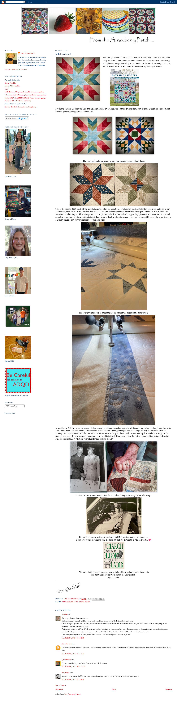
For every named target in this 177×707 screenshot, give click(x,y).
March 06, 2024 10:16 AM (73, 666)
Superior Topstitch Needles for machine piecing (20, 107)
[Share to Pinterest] (103, 599)
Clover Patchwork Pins (12, 86)
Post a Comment (61, 685)
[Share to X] (98, 599)
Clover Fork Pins (10, 83)
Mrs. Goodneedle (28, 53)
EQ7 (6, 89)
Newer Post (59, 689)
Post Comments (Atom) (72, 694)
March (81, 602)
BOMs (76, 602)
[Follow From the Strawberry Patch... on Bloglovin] (17, 120)
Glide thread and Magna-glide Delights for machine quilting (24, 92)
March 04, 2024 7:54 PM (73, 638)
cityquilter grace (67, 644)
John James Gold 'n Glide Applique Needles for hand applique (25, 95)
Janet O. (64, 614)
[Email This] (93, 599)
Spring (87, 602)
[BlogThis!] (95, 599)
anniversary (67, 602)
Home (114, 689)
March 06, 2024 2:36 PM (73, 679)
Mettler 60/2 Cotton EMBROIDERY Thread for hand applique (25, 98)
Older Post (168, 689)
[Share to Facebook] (100, 599)
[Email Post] (89, 599)
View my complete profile (16, 69)
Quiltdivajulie (66, 659)
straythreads (66, 672)
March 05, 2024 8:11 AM (73, 653)
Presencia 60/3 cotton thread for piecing (18, 101)
